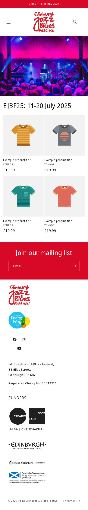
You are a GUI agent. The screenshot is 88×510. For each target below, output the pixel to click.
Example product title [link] (17, 160)
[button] (8, 22)
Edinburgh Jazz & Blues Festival (38, 500)
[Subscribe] (74, 266)
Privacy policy (71, 500)
